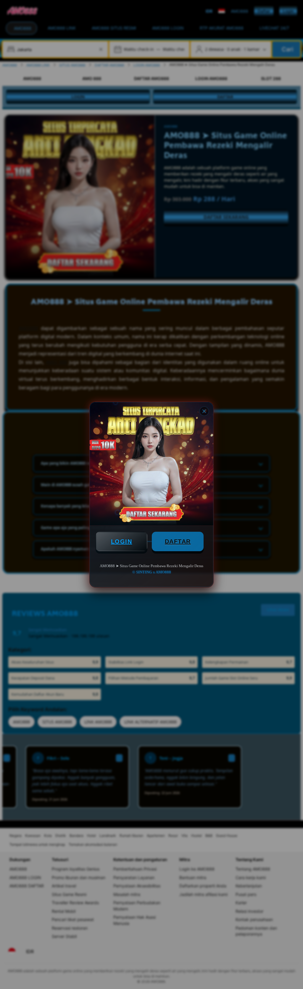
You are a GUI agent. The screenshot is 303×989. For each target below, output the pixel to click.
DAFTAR (178, 541)
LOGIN (121, 541)
